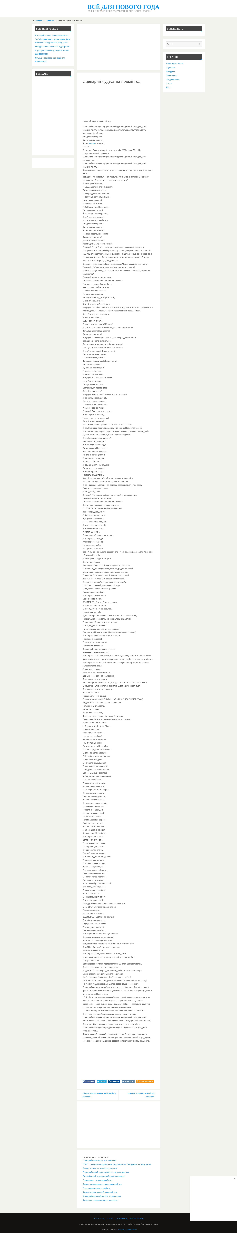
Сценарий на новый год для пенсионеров (102, 1196)
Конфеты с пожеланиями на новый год (100, 1200)
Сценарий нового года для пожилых (99, 1160)
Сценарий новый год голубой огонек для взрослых (106, 1172)
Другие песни (136, 1218)
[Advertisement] (118, 47)
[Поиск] (199, 44)
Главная (38, 20)
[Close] (234, 1178)
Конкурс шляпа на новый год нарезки (141, 1095)
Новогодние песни (174, 64)
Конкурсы (170, 71)
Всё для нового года (123, 7)
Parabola (121, 1230)
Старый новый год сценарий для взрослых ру (104, 1176)
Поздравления (172, 79)
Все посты (99, 1218)
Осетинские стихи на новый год (97, 1180)
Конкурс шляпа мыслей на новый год (100, 1192)
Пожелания (171, 75)
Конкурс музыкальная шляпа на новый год (102, 1184)
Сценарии (50, 20)
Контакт (111, 1218)
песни (92, 143)
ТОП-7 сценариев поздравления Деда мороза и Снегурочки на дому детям (117, 1164)
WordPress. (132, 1230)
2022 (168, 87)
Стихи (169, 83)
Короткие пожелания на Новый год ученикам (99, 1095)
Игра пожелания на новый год (96, 1188)
